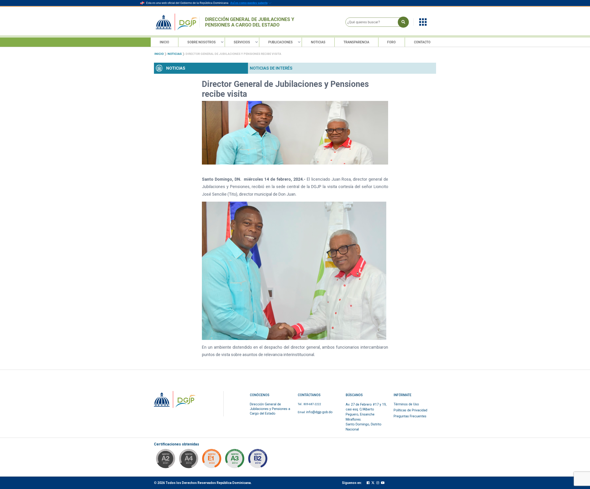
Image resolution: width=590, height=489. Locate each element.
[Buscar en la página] (403, 22)
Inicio (164, 42)
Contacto (422, 42)
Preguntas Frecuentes (410, 416)
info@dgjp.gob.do (319, 412)
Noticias (318, 42)
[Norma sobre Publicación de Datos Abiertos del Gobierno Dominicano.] (234, 460)
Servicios (242, 42)
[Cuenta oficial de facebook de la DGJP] (368, 483)
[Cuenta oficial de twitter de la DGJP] (373, 483)
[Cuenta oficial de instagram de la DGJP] (377, 483)
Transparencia (356, 42)
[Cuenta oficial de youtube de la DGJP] (383, 483)
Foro (391, 42)
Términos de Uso (406, 404)
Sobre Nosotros (201, 42)
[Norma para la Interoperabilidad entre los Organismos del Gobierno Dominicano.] (188, 460)
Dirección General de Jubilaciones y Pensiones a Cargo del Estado (249, 22)
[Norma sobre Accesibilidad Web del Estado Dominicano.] (257, 460)
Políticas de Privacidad (410, 410)
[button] (423, 22)
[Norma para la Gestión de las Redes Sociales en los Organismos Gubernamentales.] (211, 460)
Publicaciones (280, 42)
